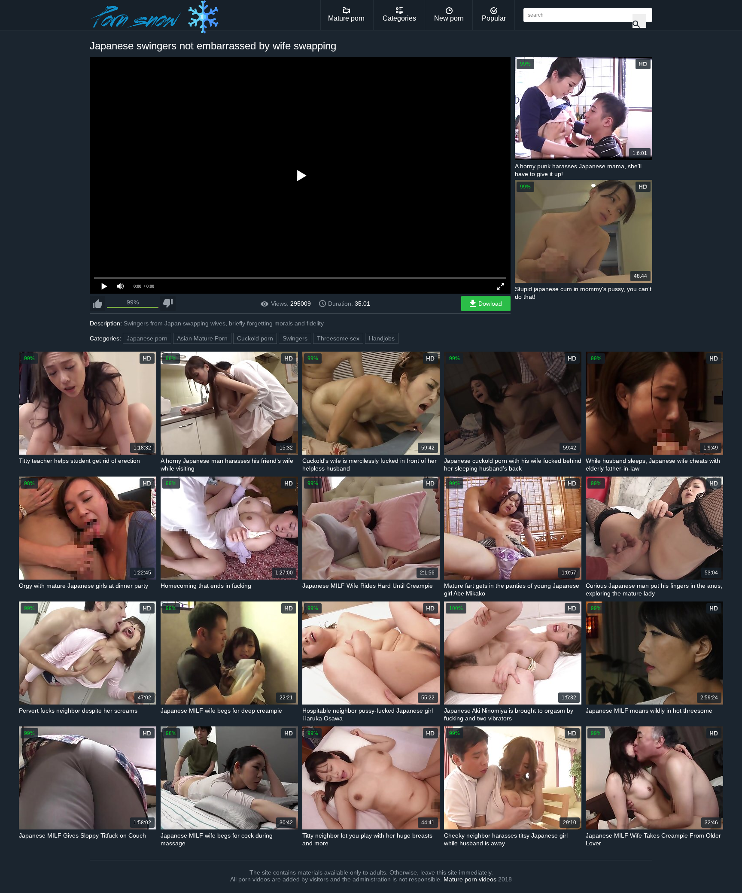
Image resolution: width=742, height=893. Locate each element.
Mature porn (346, 18)
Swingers (295, 338)
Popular (494, 18)
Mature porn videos (470, 879)
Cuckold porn (255, 338)
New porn (449, 18)
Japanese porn (147, 338)
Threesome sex (338, 338)
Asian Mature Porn (202, 338)
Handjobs (382, 338)
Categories (399, 18)
